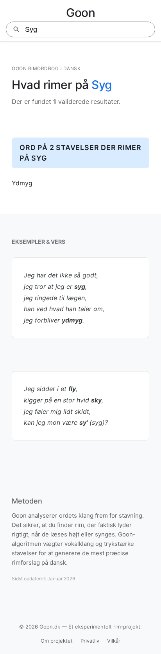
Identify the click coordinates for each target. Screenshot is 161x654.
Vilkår (113, 641)
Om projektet (57, 641)
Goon (80, 12)
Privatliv (89, 641)
